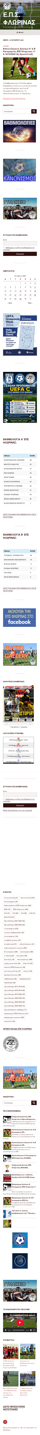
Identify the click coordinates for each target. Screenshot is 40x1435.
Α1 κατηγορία (11, 901)
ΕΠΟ (7, 909)
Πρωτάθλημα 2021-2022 (14, 921)
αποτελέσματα (26, 944)
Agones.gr (26, 763)
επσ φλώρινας (24, 959)
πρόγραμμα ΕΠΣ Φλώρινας (16, 1013)
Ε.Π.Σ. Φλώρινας (19, 18)
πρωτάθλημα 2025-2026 (14, 1006)
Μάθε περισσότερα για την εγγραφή (17, 810)
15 (20, 291)
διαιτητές (9, 959)
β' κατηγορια (11, 952)
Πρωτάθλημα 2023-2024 (14, 925)
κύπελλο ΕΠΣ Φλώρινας (14, 967)
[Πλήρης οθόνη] (34, 1330)
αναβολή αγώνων (12, 940)
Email (5, 240)
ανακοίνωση (10, 944)
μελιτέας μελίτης (12, 971)
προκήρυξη (24, 979)
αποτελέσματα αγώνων (15, 948)
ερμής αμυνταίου (12, 963)
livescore (32, 763)
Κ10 (7, 913)
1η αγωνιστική (11, 898)
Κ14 (24, 913)
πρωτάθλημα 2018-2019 (14, 990)
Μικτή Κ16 (9, 917)
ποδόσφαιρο (10, 979)
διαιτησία (22, 956)
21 (15, 295)
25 (35, 295)
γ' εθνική (9, 956)
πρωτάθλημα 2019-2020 (14, 994)
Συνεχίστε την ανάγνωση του (14, 98)
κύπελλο (28, 963)
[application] (20, 1322)
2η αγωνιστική (28, 898)
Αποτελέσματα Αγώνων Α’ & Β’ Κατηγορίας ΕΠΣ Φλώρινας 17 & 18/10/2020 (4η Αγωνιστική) (19, 51)
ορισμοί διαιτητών (12, 975)
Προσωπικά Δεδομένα (11, 1428)
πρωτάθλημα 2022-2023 (14, 998)
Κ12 (15, 913)
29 (20, 299)
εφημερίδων (24, 727)
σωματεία (9, 1021)
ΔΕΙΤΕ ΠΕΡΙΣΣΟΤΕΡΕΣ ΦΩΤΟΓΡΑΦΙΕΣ (14, 1408)
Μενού (21, 32)
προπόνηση (10, 982)
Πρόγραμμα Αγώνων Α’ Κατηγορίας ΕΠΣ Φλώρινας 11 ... (24, 1187)
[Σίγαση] (31, 1330)
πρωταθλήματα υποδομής (15, 1010)
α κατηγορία (11, 936)
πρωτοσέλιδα (15, 727)
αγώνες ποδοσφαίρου (14, 932)
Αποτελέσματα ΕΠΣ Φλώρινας (17, 905)
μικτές (27, 971)
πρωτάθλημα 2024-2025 (14, 1002)
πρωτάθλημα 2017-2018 (14, 986)
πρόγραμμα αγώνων (14, 1017)
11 (35, 287)
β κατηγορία (27, 952)
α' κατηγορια (11, 928)
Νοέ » (30, 303)
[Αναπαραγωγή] (6, 1330)
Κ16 (32, 913)
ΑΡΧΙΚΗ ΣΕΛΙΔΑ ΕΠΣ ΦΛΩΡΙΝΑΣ (17, 1028)
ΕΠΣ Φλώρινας (20, 909)
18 (35, 291)
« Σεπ (10, 303)
